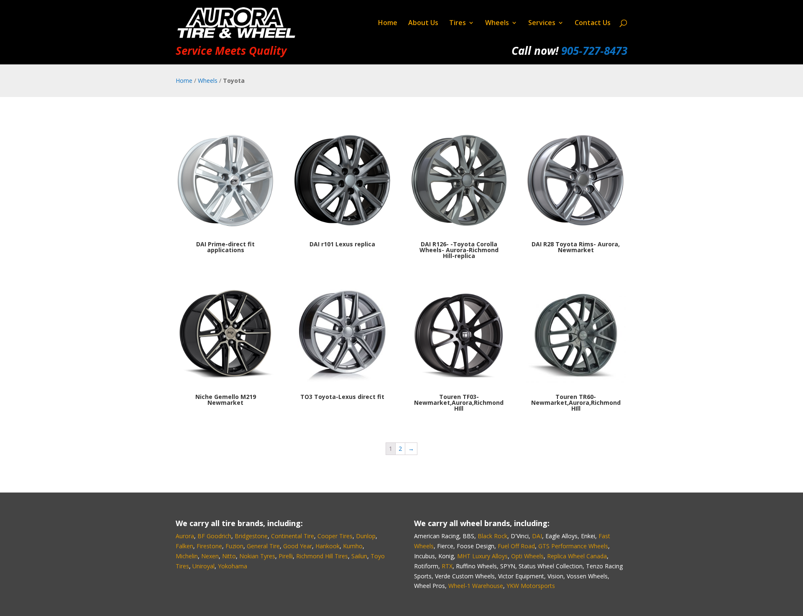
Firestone (209, 546)
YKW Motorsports (530, 586)
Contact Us (593, 23)
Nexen (210, 556)
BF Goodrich (214, 536)
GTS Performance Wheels (573, 546)
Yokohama (232, 566)
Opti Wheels (527, 556)
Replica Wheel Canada (577, 556)
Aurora (185, 536)
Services (541, 23)
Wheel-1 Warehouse (475, 586)
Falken (184, 546)
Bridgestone (251, 536)
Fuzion (234, 546)
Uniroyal (203, 566)
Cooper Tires (335, 536)
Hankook (327, 546)
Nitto (229, 556)
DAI (537, 536)
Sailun (359, 556)
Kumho (353, 546)
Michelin (187, 556)
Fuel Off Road (516, 546)
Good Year (297, 546)
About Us (423, 23)
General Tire (263, 546)
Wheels (497, 23)
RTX (447, 566)
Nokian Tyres (257, 556)
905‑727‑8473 (594, 50)
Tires (457, 23)
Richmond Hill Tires (322, 556)
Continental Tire (292, 536)
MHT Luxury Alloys (482, 556)
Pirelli (286, 556)
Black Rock (492, 536)
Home (387, 23)
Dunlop (366, 536)
